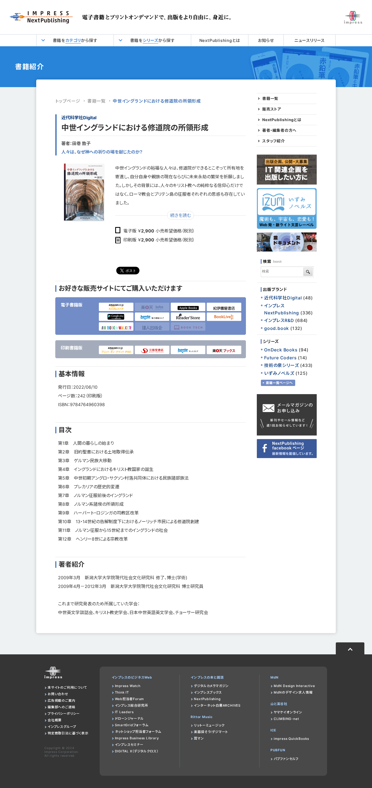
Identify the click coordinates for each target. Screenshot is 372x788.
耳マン (199, 738)
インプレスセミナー (129, 745)
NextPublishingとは (219, 40)
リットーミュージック (209, 725)
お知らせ (266, 40)
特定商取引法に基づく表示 (68, 733)
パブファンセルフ (286, 759)
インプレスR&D (279, 320)
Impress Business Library (137, 738)
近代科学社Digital (78, 117)
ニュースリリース (309, 40)
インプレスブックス (208, 692)
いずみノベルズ (279, 373)
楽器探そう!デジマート (211, 732)
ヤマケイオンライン (288, 712)
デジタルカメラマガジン (211, 686)
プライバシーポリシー (64, 714)
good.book (276, 328)
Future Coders (280, 357)
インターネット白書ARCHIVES (217, 705)
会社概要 (55, 720)
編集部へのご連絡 (61, 707)
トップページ (67, 101)
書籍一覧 (96, 101)
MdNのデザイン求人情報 (293, 692)
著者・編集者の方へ (279, 130)
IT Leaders (124, 712)
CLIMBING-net (286, 719)
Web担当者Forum (129, 699)
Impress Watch (128, 686)
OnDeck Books (281, 349)
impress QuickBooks (291, 739)
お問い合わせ (58, 694)
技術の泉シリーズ (281, 365)
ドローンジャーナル (129, 718)
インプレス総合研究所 (131, 705)
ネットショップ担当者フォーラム (138, 731)
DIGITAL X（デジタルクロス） (136, 751)
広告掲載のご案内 (61, 700)
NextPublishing (207, 699)
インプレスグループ (62, 727)
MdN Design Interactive (294, 686)
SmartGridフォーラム (131, 725)
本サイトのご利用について (67, 687)
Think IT (122, 692)
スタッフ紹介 (273, 141)
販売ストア (271, 109)
